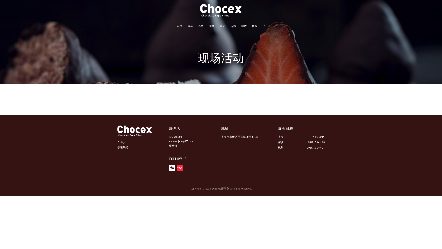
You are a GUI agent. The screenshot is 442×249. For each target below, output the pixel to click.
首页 (179, 25)
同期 (211, 25)
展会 (190, 25)
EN (263, 25)
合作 (233, 25)
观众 (222, 25)
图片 (244, 25)
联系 (254, 25)
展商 (201, 25)
